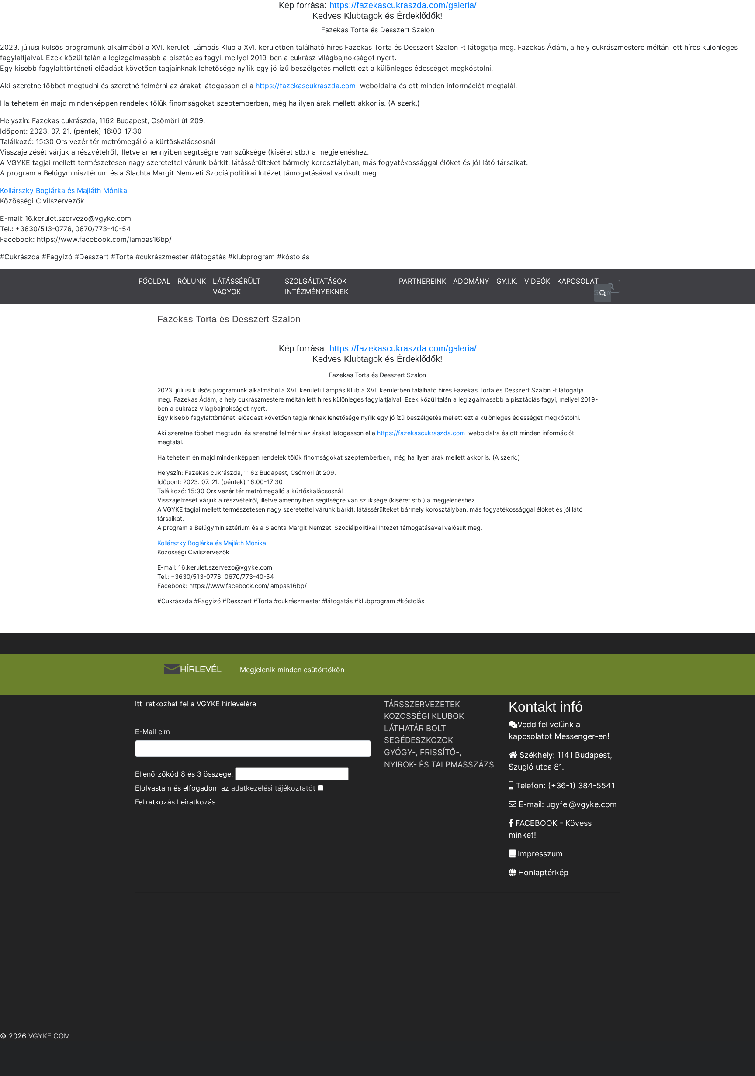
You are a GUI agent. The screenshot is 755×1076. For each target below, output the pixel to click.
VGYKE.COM (49, 1035)
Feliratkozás (155, 802)
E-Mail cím (152, 731)
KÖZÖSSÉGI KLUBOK (424, 716)
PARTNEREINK (422, 281)
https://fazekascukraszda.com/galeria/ (402, 5)
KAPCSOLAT (578, 281)
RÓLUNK (191, 281)
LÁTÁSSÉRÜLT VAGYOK (236, 286)
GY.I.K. (506, 281)
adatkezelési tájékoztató (272, 788)
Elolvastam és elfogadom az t (225, 788)
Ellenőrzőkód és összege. (184, 774)
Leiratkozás (196, 802)
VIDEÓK (537, 281)
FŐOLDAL (154, 281)
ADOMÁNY (471, 281)
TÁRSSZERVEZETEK (422, 704)
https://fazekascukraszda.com (307, 85)
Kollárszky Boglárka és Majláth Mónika (63, 190)
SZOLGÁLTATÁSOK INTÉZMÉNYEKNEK (316, 286)
